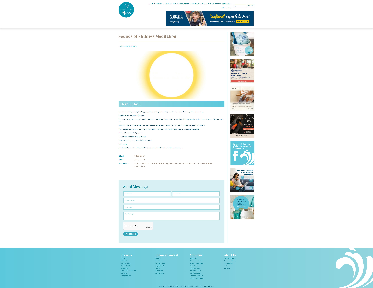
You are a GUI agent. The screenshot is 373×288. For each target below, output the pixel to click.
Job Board (226, 4)
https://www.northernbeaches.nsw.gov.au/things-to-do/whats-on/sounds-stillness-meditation (173, 164)
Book (121, 144)
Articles (225, 8)
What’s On (158, 4)
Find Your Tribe (214, 4)
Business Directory (198, 4)
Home (150, 4)
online (125, 144)
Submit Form (130, 234)
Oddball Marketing (208, 286)
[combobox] (240, 6)
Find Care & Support (181, 4)
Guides (168, 4)
